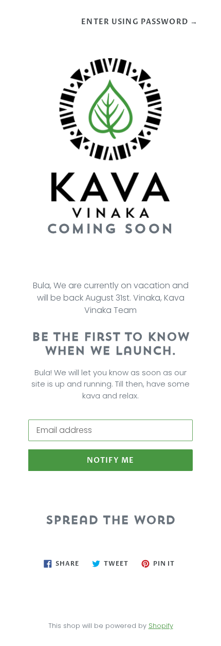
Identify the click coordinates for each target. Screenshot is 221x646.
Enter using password (139, 22)
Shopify (161, 625)
